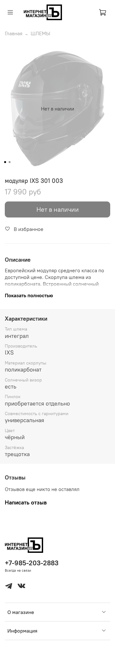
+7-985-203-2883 (31, 563)
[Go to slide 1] (5, 162)
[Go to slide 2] (10, 162)
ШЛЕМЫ (40, 33)
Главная (13, 33)
